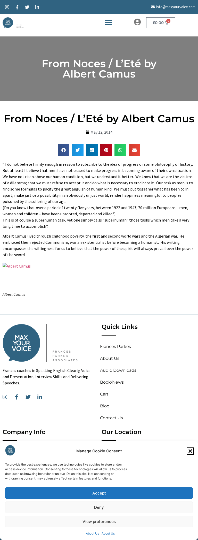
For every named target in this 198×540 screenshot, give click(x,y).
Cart (104, 394)
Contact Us (111, 417)
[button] (190, 451)
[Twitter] (27, 7)
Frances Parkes (115, 346)
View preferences (99, 521)
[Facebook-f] (17, 7)
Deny (99, 507)
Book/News (112, 382)
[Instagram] (7, 7)
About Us (92, 533)
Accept (99, 493)
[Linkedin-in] (37, 7)
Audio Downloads (118, 370)
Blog (105, 406)
